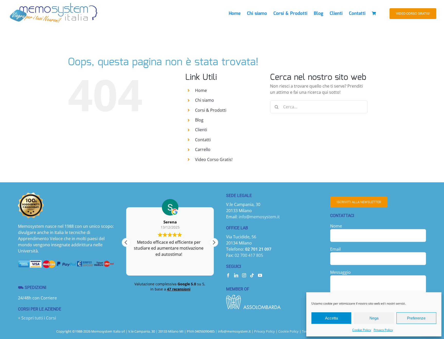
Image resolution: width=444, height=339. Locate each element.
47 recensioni (178, 289)
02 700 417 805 (249, 255)
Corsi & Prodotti (210, 110)
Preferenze (416, 318)
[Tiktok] (252, 275)
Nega (373, 318)
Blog (199, 120)
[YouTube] (260, 275)
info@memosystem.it (259, 217)
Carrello (202, 149)
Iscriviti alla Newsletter (359, 202)
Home (201, 90)
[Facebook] (228, 275)
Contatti (203, 140)
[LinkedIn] (236, 275)
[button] (214, 242)
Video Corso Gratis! (214, 159)
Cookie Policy (361, 330)
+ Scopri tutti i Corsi (37, 318)
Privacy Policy (383, 330)
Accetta (331, 318)
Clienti (201, 130)
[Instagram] (244, 275)
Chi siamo (204, 100)
